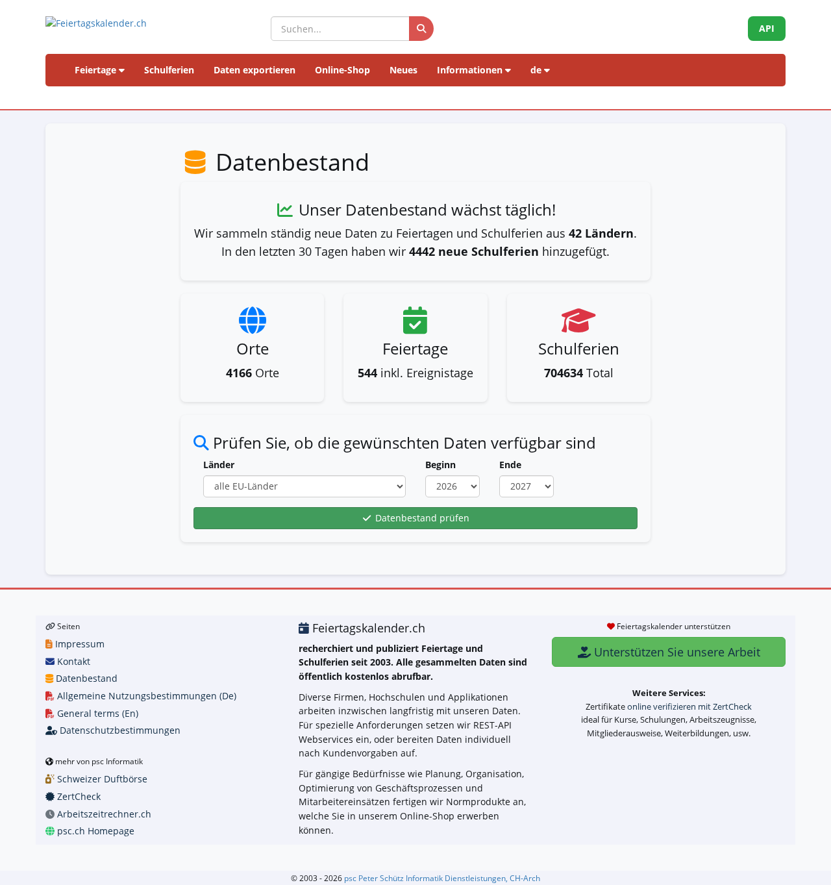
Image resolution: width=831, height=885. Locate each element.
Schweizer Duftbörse (101, 779)
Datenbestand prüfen (421, 518)
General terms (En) (96, 713)
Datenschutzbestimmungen (118, 730)
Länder (218, 464)
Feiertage (97, 70)
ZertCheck (78, 796)
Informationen (471, 70)
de (537, 70)
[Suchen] (421, 28)
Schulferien (169, 70)
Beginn (440, 464)
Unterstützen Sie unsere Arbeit (675, 652)
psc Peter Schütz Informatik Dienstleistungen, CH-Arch (442, 878)
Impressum (79, 644)
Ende (510, 464)
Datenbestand (85, 678)
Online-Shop (342, 70)
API (767, 28)
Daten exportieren (254, 70)
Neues (403, 70)
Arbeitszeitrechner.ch (103, 814)
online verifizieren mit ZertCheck (689, 706)
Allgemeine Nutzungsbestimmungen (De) (145, 696)
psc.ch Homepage (94, 831)
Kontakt (72, 661)
